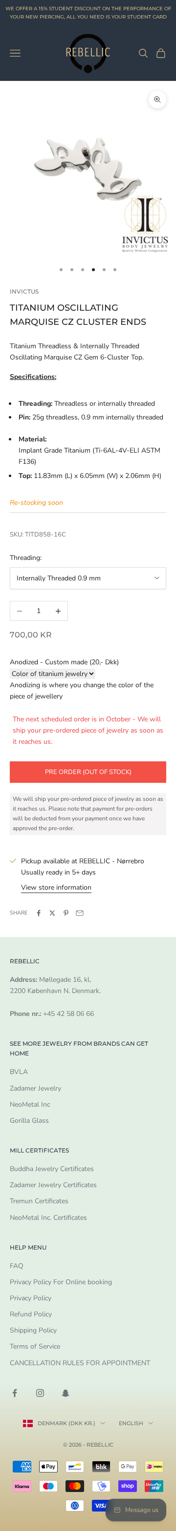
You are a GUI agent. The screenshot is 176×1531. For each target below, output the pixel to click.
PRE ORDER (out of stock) (88, 772)
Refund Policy (31, 1314)
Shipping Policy (33, 1330)
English (131, 1423)
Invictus (24, 291)
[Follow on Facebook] (15, 1393)
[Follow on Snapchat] (65, 1393)
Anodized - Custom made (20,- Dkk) (64, 662)
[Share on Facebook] (39, 913)
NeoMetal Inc (30, 1104)
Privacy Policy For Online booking (61, 1282)
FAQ (16, 1266)
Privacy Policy (30, 1298)
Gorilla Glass (29, 1120)
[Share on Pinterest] (66, 913)
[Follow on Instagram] (40, 1393)
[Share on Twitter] (52, 913)
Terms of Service (35, 1346)
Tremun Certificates (39, 1201)
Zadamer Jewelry (35, 1088)
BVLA (19, 1071)
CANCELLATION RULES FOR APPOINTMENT (80, 1363)
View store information (56, 887)
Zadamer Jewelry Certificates (53, 1185)
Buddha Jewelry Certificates (52, 1168)
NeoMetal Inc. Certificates (48, 1217)
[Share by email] (80, 913)
